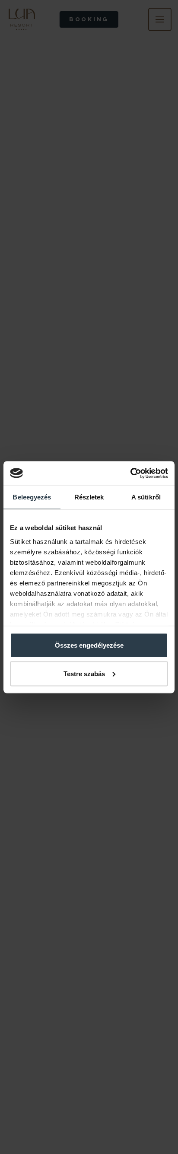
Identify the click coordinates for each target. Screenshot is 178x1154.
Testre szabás (84, 673)
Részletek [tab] (89, 497)
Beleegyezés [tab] (32, 497)
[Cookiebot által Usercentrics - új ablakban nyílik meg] (130, 473)
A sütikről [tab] (146, 497)
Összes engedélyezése (89, 645)
